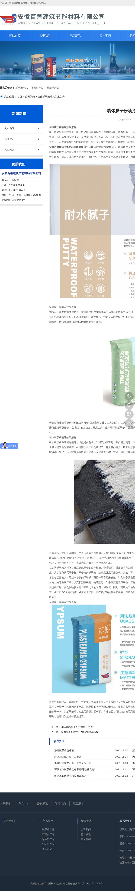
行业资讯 (9, 139)
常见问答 (9, 149)
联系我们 (78, 803)
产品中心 (24, 803)
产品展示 (75, 35)
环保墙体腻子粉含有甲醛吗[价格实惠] (74, 769)
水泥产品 (47, 849)
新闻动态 (60, 803)
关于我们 (45, 35)
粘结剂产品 (53, 87)
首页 (19, 96)
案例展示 (42, 803)
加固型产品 (48, 844)
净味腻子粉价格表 (64, 750)
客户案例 (105, 35)
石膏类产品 (37, 87)
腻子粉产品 (21, 87)
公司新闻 (30, 96)
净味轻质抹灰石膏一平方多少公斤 (72, 763)
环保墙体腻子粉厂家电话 (67, 756)
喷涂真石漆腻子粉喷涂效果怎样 (71, 775)
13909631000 (129, 396)
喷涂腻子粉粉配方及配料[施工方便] (80, 731)
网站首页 (15, 35)
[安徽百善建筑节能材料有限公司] (52, 18)
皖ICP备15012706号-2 (93, 883)
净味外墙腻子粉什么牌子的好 (77, 726)
